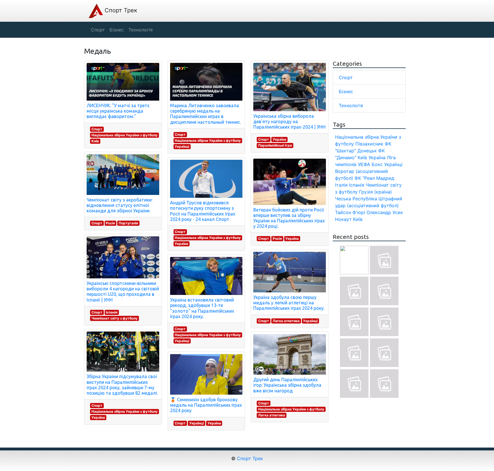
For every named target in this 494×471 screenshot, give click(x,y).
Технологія (351, 105)
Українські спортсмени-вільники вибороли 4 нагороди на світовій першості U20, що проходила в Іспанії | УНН (123, 291)
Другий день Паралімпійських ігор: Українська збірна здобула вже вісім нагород (287, 385)
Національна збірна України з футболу (124, 135)
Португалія (128, 223)
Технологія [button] (140, 30)
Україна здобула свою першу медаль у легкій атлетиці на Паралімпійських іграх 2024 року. (288, 303)
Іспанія (111, 312)
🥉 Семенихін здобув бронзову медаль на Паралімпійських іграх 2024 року (206, 405)
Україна (98, 417)
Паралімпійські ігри (275, 145)
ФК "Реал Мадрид (374, 178)
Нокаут (343, 219)
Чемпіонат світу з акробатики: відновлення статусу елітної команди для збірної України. (119, 205)
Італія (341, 185)
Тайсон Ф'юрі (350, 212)
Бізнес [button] (116, 30)
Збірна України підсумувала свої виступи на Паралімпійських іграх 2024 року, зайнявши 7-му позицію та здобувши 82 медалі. (122, 385)
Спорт (96, 129)
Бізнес (346, 91)
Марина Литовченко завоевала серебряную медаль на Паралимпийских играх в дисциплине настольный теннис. (205, 114)
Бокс (377, 164)
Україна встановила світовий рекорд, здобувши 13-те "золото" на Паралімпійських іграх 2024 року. (202, 308)
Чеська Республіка (356, 198)
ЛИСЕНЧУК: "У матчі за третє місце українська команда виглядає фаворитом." (118, 111)
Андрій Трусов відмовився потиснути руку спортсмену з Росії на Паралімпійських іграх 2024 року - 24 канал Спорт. (202, 211)
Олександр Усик (384, 212)
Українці (182, 146)
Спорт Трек (120, 10)
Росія (110, 223)
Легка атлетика (286, 321)
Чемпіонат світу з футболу (114, 318)
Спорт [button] (98, 30)
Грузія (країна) (375, 192)
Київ (95, 141)
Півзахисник (369, 144)
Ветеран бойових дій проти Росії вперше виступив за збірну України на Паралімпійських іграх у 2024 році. (289, 218)
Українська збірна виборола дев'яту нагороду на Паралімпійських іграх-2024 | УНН (289, 121)
